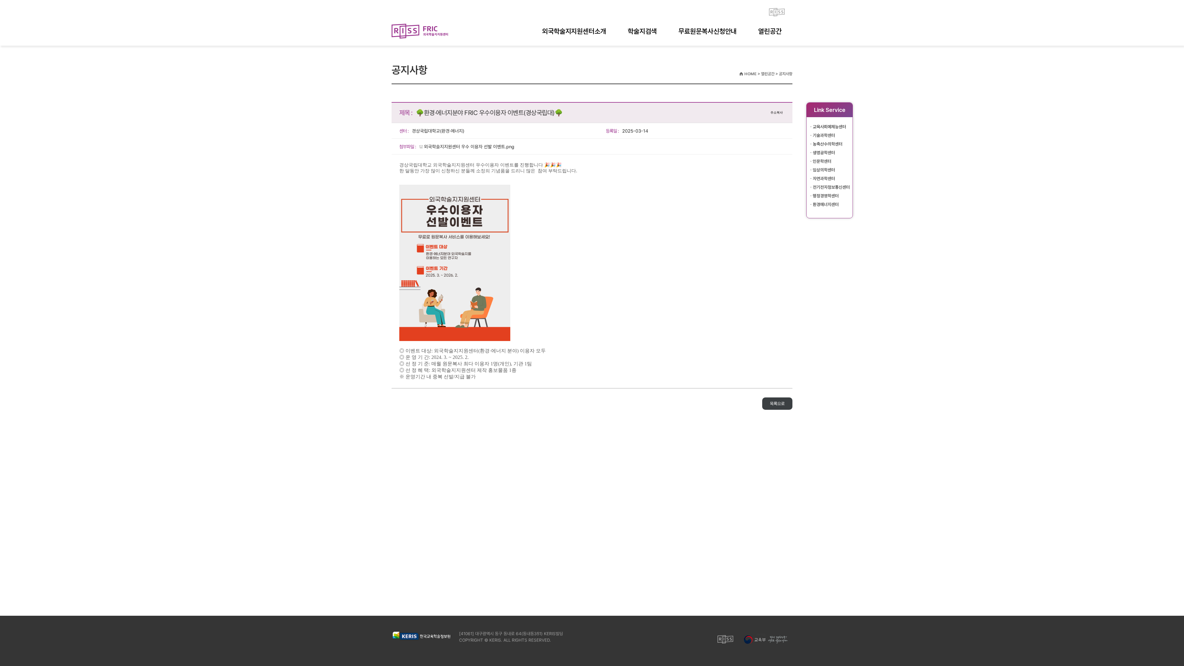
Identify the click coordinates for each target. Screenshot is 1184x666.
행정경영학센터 (826, 195)
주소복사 (777, 113)
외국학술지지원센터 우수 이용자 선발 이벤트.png (469, 147)
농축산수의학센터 (827, 144)
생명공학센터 (824, 152)
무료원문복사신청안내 (707, 31)
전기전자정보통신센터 (831, 187)
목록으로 (777, 403)
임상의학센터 (824, 169)
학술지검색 (642, 31)
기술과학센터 (824, 135)
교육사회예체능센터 (829, 126)
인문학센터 (822, 161)
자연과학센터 (824, 178)
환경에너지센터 (826, 204)
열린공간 (770, 31)
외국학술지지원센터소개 (574, 31)
